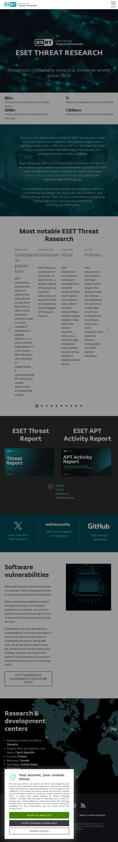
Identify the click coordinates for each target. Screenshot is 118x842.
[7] (66, 406)
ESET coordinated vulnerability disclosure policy (28, 678)
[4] (51, 406)
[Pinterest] (74, 806)
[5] (56, 406)
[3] (46, 406)
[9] (76, 406)
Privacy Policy (14, 808)
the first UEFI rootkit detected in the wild (54, 175)
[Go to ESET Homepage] (20, 4)
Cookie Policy (57, 806)
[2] (41, 406)
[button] (10, 330)
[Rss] (83, 806)
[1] (37, 406)
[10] (81, 406)
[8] (71, 406)
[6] (61, 406)
